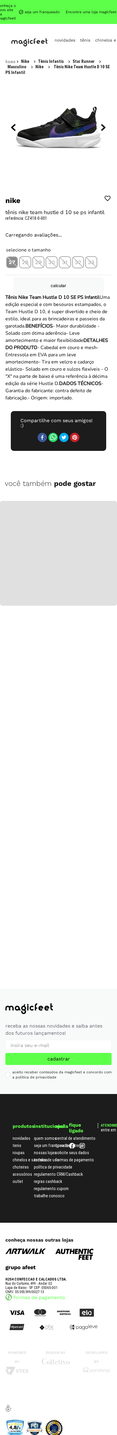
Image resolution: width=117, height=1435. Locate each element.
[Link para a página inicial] (10, 5)
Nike (87, 5)
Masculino (65, 5)
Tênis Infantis (33, 5)
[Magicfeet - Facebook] (72, 1142)
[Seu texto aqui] (96, 1367)
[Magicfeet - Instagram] (82, 1142)
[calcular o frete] (87, 248)
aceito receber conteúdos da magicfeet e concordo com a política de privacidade (62, 1070)
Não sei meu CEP (91, 231)
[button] (12, 210)
